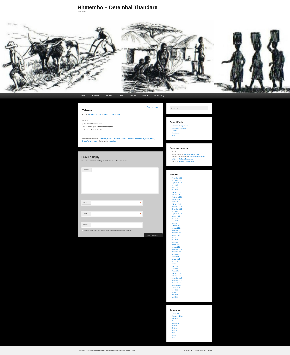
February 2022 (176, 204)
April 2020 (175, 242)
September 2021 (177, 214)
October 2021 (176, 211)
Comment (86, 169)
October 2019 (176, 254)
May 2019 (175, 266)
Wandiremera (176, 133)
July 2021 (175, 218)
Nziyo (152, 139)
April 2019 (175, 268)
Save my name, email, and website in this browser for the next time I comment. (108, 230)
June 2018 (175, 292)
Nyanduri (146, 139)
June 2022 (175, 202)
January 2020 (176, 247)
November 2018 (177, 280)
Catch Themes (207, 350)
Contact (145, 96)
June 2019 (175, 264)
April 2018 (175, 297)
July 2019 (175, 261)
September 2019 (177, 256)
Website (85, 224)
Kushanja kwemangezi (179, 128)
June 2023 (175, 187)
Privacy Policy (159, 96)
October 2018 (176, 283)
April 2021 (175, 223)
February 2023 (176, 192)
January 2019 (176, 276)
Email (85, 213)
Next (157, 107)
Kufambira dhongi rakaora (180, 126)
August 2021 (176, 216)
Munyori (133, 96)
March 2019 (175, 271)
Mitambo (108, 96)
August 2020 (176, 235)
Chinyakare (102, 139)
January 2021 (176, 228)
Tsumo (181, 152)
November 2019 (177, 252)
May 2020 (175, 240)
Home (83, 96)
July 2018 (175, 290)
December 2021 (177, 206)
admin (106, 114)
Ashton (174, 159)
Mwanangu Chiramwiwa (191, 154)
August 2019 (176, 259)
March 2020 (175, 245)
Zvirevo (120, 96)
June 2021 (175, 221)
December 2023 (177, 178)
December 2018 (177, 278)
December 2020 (177, 230)
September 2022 (177, 197)
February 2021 (176, 226)
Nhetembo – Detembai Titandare (117, 7)
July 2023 (175, 185)
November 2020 (177, 233)
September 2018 (177, 285)
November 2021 (177, 209)
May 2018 (175, 295)
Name (85, 202)
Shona (84, 141)
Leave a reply (115, 114)
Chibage (174, 130)
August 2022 (176, 199)
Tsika (89, 141)
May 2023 (175, 190)
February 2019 (176, 273)
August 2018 (176, 287)
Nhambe (131, 139)
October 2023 (176, 180)
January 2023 (176, 194)
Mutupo (174, 321)
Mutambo (124, 139)
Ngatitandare (176, 323)
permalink (112, 141)
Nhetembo (95, 96)
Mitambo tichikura (113, 139)
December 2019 (177, 249)
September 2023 (177, 183)
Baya (173, 135)
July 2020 (175, 237)
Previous (149, 107)
